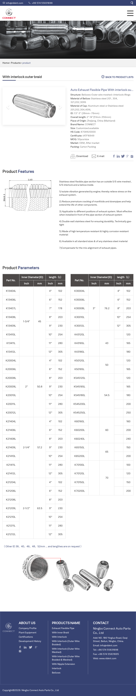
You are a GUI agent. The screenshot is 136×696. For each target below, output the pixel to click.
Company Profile (27, 628)
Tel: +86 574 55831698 (105, 649)
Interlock (56, 668)
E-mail (100, 156)
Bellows (56, 672)
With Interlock (59, 636)
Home (5, 63)
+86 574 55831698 (42, 3)
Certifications (26, 636)
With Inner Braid (60, 632)
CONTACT (101, 623)
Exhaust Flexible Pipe (63, 628)
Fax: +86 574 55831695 (106, 654)
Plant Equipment (27, 632)
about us (27, 623)
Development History (30, 641)
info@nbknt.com (14, 3)
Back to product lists (117, 76)
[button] (7, 106)
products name (66, 623)
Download (82, 156)
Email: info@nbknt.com (105, 645)
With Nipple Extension (63, 664)
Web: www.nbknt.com (104, 658)
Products (15, 63)
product (26, 63)
